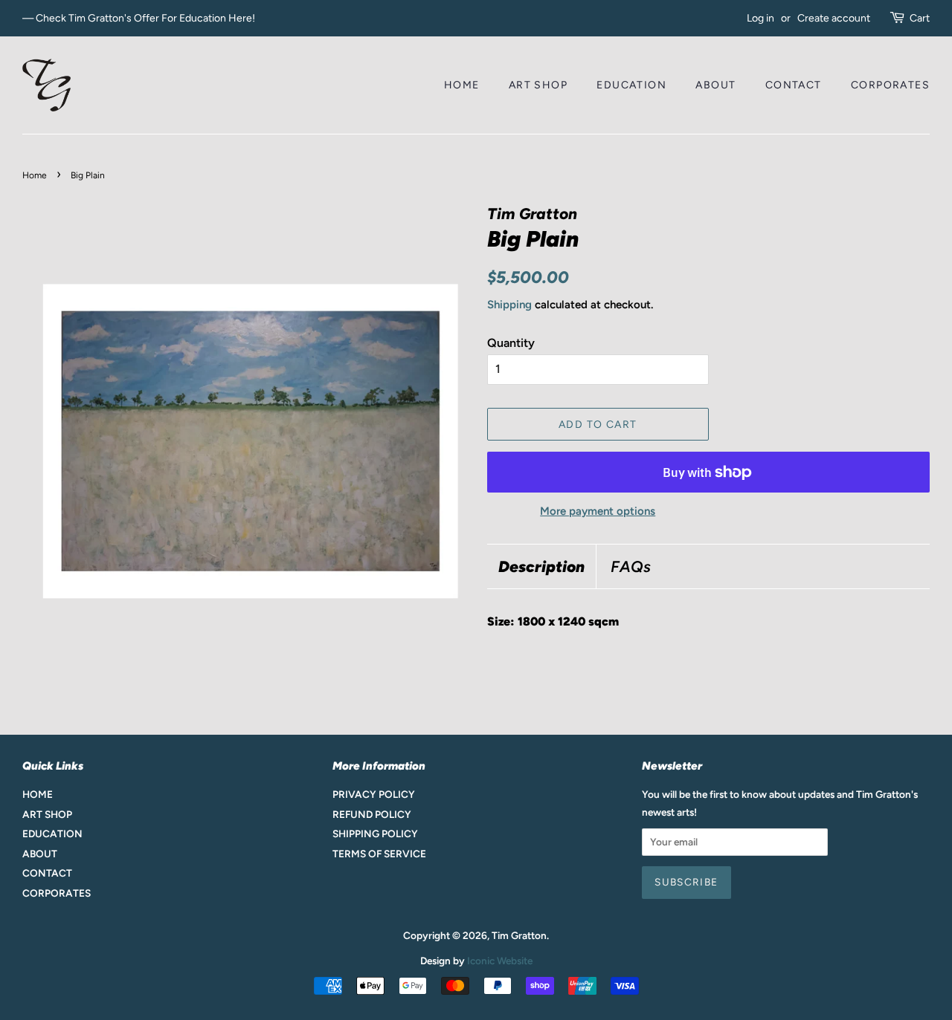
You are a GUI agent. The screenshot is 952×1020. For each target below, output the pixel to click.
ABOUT (715, 85)
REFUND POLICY (371, 814)
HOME (462, 85)
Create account (833, 18)
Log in (760, 18)
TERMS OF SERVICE (379, 854)
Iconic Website (500, 961)
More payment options (597, 511)
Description (541, 566)
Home (34, 175)
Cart (920, 18)
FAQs (631, 566)
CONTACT (793, 85)
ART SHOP (538, 85)
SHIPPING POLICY (375, 833)
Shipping (509, 304)
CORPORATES (890, 85)
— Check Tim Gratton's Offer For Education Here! (138, 18)
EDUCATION (631, 85)
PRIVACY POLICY (373, 794)
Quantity (511, 343)
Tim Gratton (519, 935)
